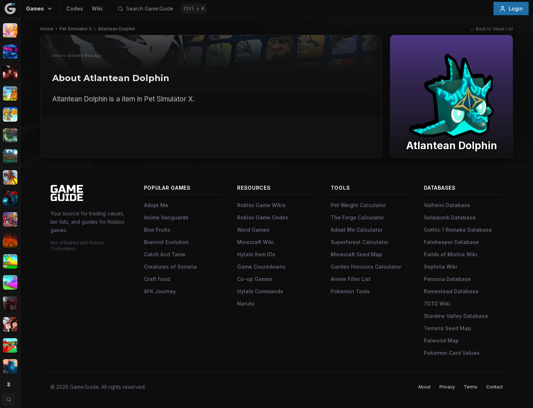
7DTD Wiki (437, 303)
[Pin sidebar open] (9, 385)
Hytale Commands (260, 291)
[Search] (9, 399)
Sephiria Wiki (440, 267)
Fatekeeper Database (451, 242)
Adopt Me (156, 205)
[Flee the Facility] (10, 198)
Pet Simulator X (75, 28)
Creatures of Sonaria (170, 267)
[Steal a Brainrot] (10, 345)
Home (46, 28)
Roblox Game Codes (262, 217)
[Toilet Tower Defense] (10, 366)
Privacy (447, 387)
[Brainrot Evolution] (10, 93)
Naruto (246, 303)
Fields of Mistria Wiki (450, 254)
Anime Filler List (351, 279)
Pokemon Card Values (452, 353)
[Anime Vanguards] (10, 51)
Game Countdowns (261, 267)
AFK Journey (160, 291)
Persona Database (447, 279)
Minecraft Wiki (255, 242)
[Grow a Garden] (10, 261)
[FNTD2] (10, 219)
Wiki (97, 8)
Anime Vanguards (166, 217)
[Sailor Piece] (10, 324)
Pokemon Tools (350, 291)
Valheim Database (447, 205)
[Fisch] (10, 177)
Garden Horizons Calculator (366, 267)
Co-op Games (254, 279)
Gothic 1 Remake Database (458, 230)
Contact (494, 387)
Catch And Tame (165, 254)
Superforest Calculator (359, 242)
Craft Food (157, 279)
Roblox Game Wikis (261, 205)
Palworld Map (441, 340)
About (424, 387)
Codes (74, 8)
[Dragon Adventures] (10, 156)
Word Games (253, 230)
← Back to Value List (491, 28)
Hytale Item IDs (256, 254)
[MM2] (10, 303)
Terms (471, 387)
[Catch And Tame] (10, 114)
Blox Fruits (157, 230)
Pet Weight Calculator (358, 205)
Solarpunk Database (450, 217)
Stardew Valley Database (456, 316)
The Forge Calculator (357, 217)
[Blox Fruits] (10, 72)
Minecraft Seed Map (356, 254)
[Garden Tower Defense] (10, 240)
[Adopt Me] (10, 30)
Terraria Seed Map (447, 328)
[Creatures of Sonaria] (10, 135)
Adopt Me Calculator (357, 230)
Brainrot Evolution (166, 242)
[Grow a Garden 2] (10, 282)
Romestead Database (451, 291)
